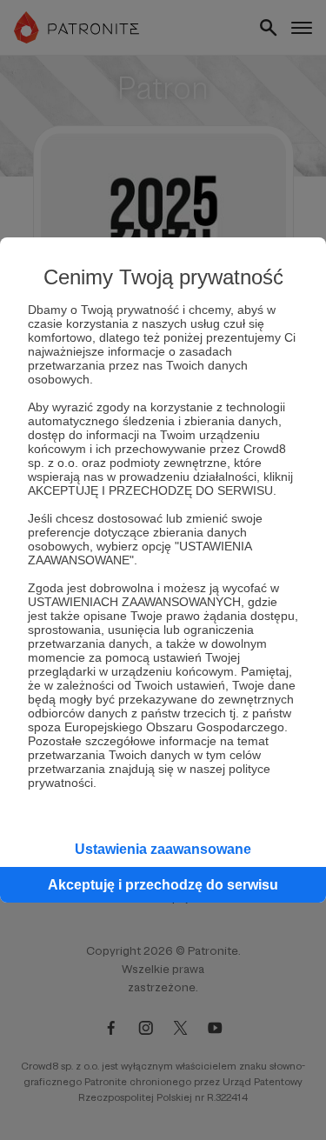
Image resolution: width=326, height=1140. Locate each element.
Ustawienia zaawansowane (163, 849)
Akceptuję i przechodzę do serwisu (163, 884)
